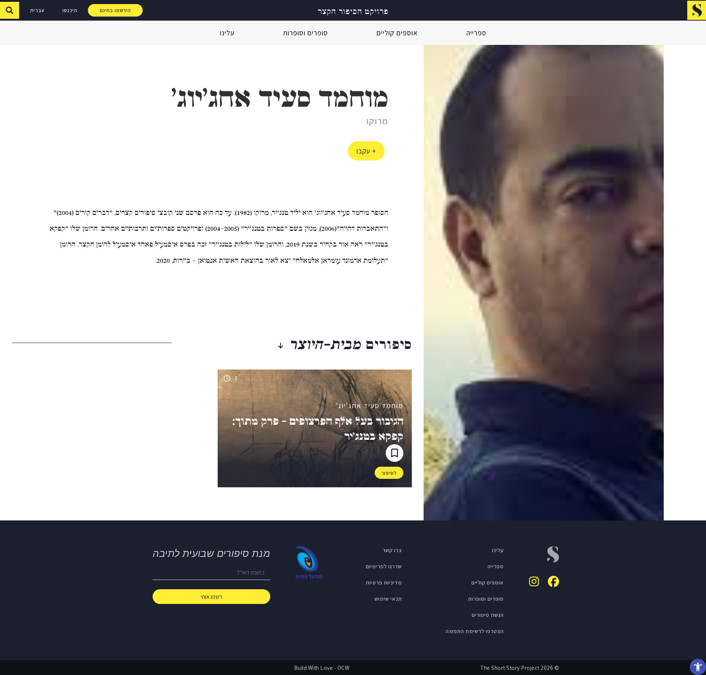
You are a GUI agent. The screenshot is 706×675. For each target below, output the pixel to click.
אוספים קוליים (397, 33)
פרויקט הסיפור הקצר (353, 10)
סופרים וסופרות (305, 33)
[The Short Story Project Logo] (696, 10)
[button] (698, 667)
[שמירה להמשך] (394, 453)
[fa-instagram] (534, 581)
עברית (37, 10)
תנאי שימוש (388, 598)
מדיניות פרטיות (384, 582)
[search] (9, 10)
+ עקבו (366, 151)
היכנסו (70, 10)
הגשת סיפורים (488, 614)
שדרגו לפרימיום (384, 566)
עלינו (227, 33)
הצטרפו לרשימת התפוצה (475, 631)
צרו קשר (392, 550)
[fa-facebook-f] (553, 581)
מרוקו (377, 121)
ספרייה (476, 33)
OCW (344, 667)
